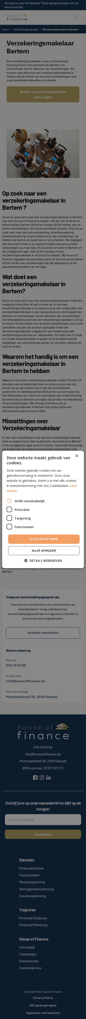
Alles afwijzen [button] (44, 550)
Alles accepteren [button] (44, 539)
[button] (43, 560)
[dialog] (43, 509)
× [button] (76, 456)
